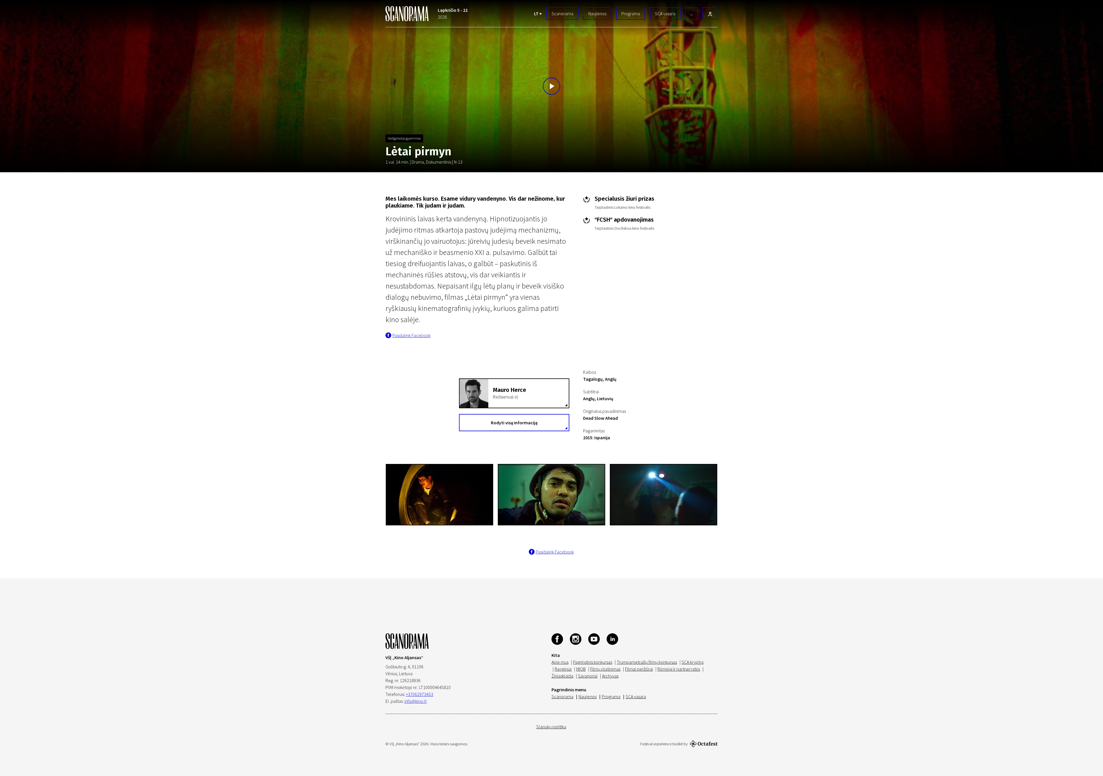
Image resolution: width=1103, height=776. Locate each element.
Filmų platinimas (605, 669)
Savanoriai (587, 676)
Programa (630, 13)
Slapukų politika (551, 726)
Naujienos (597, 13)
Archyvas (610, 676)
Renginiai (563, 669)
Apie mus (560, 662)
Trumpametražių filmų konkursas (647, 662)
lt (536, 13)
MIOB (581, 669)
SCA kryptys (692, 662)
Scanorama (562, 13)
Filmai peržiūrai (639, 669)
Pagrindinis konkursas (592, 662)
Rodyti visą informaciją (514, 422)
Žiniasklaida (562, 676)
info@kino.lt (415, 701)
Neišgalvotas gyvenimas (404, 138)
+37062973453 (419, 694)
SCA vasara (665, 13)
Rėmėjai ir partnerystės (678, 669)
